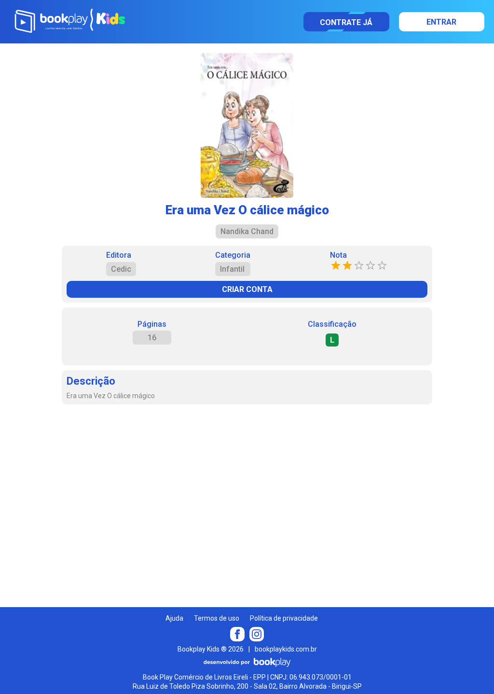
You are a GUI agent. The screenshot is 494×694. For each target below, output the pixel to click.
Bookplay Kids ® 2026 (211, 649)
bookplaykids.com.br (286, 649)
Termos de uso (216, 618)
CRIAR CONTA (247, 289)
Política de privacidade (284, 618)
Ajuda (174, 618)
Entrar (441, 22)
